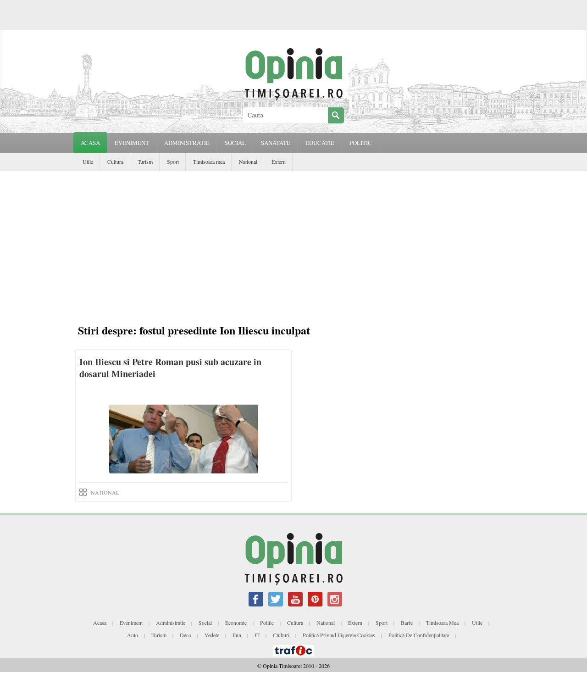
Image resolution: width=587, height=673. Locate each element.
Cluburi (281, 635)
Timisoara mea (209, 161)
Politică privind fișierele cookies (339, 635)
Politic (267, 622)
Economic (236, 622)
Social (205, 622)
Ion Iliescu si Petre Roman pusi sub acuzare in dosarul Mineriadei (170, 367)
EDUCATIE (319, 143)
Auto (132, 635)
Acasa (90, 143)
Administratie (170, 622)
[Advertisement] (293, 239)
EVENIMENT (132, 143)
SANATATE (275, 143)
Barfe (407, 622)
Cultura (115, 161)
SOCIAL (235, 143)
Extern (278, 161)
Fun (237, 635)
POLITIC (360, 143)
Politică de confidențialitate (418, 635)
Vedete (212, 635)
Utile (88, 161)
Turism (145, 161)
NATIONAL (105, 492)
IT (257, 635)
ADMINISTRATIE (187, 143)
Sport (173, 161)
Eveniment (131, 622)
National (248, 161)
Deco (185, 635)
